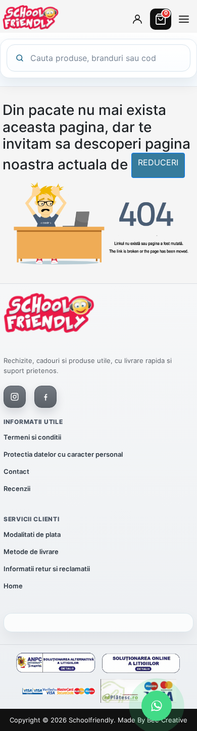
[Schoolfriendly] (49, 315)
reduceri (158, 162)
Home (13, 586)
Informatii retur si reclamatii (47, 569)
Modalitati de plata (32, 534)
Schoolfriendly (91, 720)
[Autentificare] (137, 19)
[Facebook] (45, 397)
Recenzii (17, 488)
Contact (16, 471)
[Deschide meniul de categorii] (183, 19)
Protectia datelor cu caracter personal (63, 454)
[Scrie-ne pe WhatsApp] (156, 706)
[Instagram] (15, 397)
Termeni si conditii (32, 437)
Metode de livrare (31, 551)
